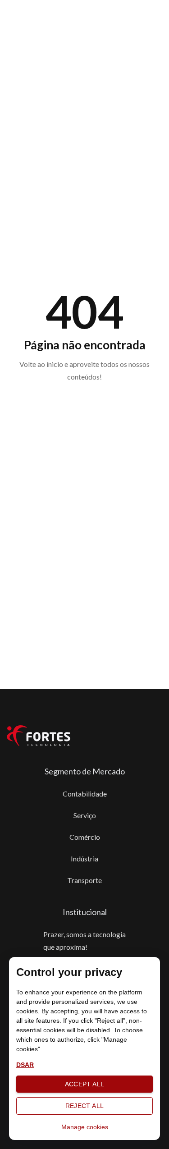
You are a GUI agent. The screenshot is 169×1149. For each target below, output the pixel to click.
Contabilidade (85, 793)
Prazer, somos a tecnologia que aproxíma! (84, 940)
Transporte (84, 880)
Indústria (84, 858)
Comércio (84, 837)
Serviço (84, 815)
